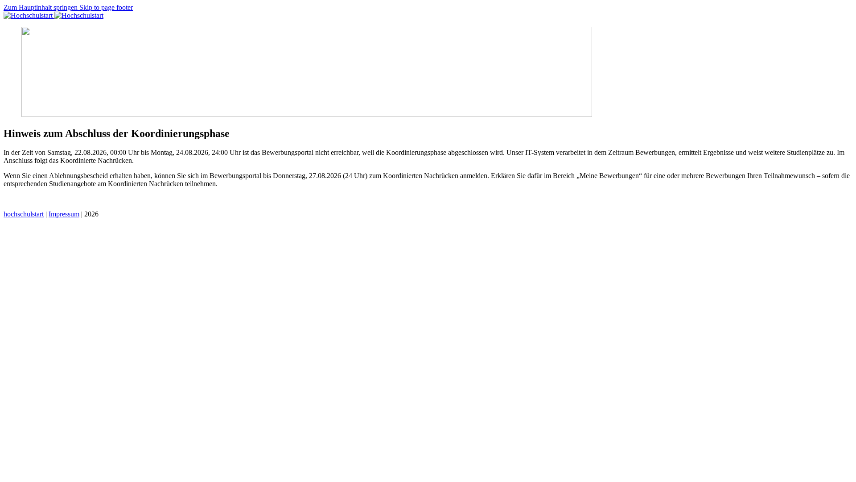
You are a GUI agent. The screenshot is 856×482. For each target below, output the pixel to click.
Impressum (64, 214)
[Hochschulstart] (53, 15)
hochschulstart (24, 214)
